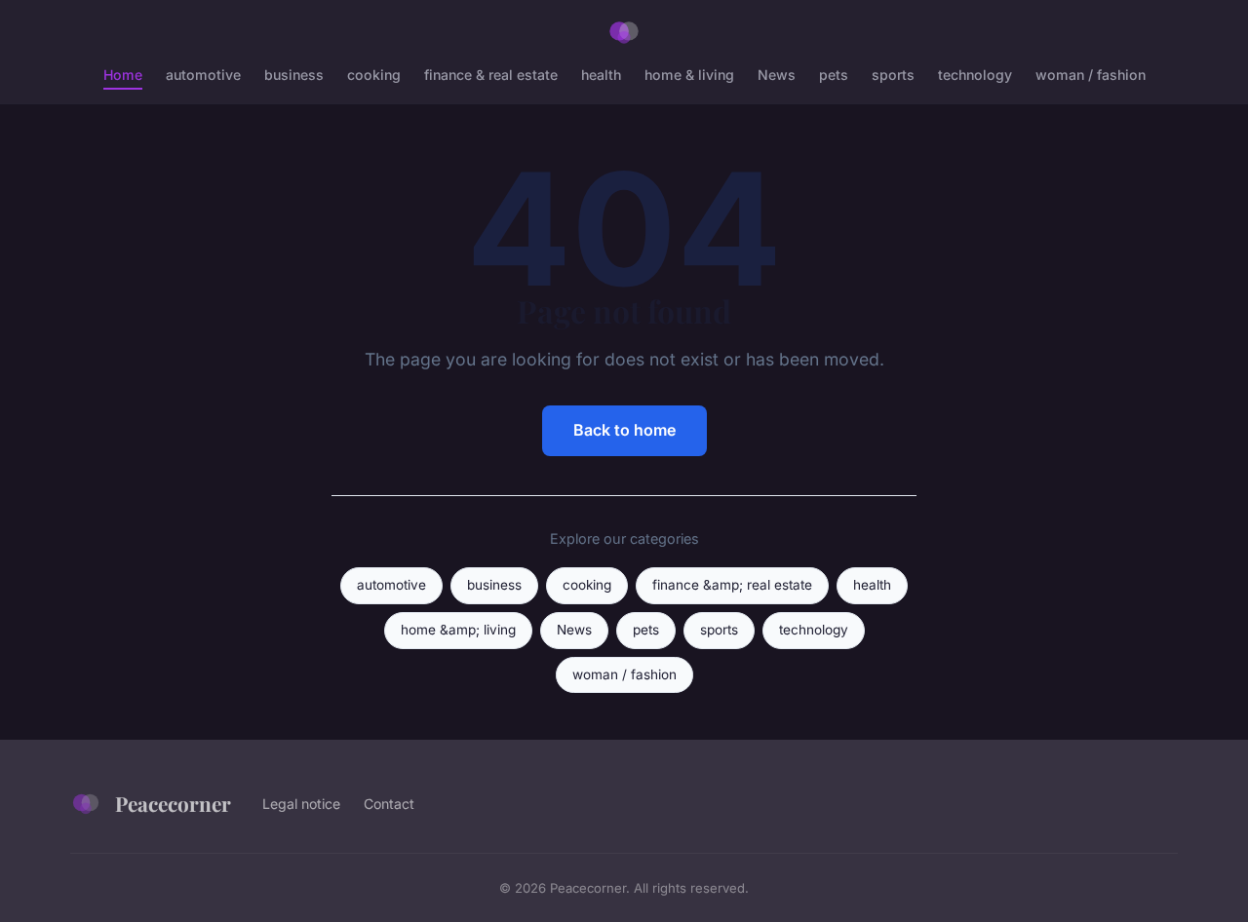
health (601, 74)
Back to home (624, 430)
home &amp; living (458, 629)
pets (833, 74)
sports (893, 74)
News (777, 74)
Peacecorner (173, 803)
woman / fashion (1090, 74)
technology (975, 74)
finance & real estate (491, 74)
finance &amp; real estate (732, 585)
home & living (689, 74)
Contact (389, 803)
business (294, 74)
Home (122, 74)
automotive (203, 74)
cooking (374, 74)
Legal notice (301, 803)
